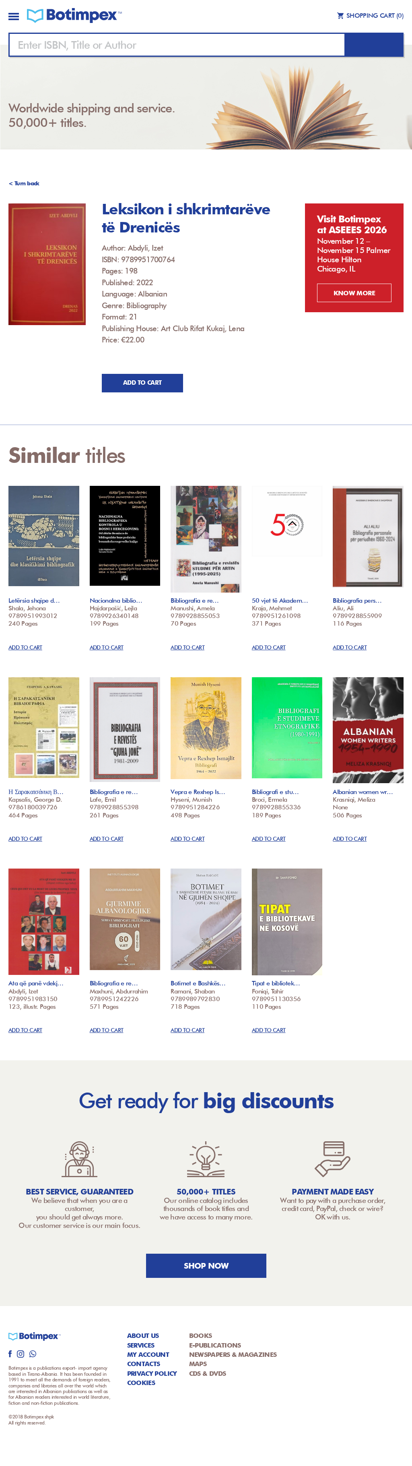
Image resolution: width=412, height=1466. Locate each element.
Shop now (206, 1266)
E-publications (215, 1345)
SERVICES (140, 1345)
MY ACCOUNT (148, 1354)
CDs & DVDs (207, 1373)
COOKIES (141, 1383)
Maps (197, 1364)
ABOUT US (143, 1336)
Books (200, 1336)
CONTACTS (143, 1364)
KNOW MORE (354, 293)
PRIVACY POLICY (152, 1373)
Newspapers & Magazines (233, 1354)
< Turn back (23, 183)
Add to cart (142, 382)
